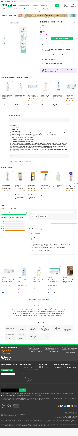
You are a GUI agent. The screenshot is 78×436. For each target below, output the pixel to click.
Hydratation (42, 12)
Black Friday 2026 (26, 381)
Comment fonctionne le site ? (30, 369)
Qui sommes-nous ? (27, 367)
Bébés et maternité (12, 12)
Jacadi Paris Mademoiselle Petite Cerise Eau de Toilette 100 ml (50, 313)
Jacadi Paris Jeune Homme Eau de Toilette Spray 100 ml (26, 311)
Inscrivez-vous (22, 390)
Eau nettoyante (24, 302)
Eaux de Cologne (33, 302)
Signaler (47, 250)
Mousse (52, 302)
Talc (64, 302)
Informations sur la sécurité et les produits (20, 161)
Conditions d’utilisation (71, 413)
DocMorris (5, 12)
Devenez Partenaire (27, 375)
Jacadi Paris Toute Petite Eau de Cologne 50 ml (23, 313)
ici (41, 399)
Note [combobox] (33, 216)
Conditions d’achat (72, 415)
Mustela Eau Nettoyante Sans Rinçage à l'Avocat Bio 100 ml (48, 308)
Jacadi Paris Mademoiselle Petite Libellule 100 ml (53, 309)
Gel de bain (41, 302)
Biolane (42, 25)
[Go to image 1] (4, 36)
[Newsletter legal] (2, 395)
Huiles (47, 302)
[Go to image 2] (4, 43)
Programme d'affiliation (28, 373)
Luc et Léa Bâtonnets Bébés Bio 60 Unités (23, 308)
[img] (23, 40)
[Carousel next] (76, 93)
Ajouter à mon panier (62, 38)
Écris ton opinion (14, 213)
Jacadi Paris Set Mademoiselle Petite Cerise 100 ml (52, 311)
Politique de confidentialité (71, 412)
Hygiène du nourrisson (33, 12)
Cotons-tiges (16, 302)
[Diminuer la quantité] (42, 38)
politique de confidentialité (14, 395)
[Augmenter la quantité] (47, 38)
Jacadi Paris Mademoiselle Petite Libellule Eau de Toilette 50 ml (26, 309)
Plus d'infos (53, 71)
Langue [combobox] (42, 216)
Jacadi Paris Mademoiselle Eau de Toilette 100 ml (27, 315)
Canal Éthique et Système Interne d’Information (66, 417)
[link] (8, 208)
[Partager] (75, 22)
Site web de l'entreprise (28, 379)
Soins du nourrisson (22, 12)
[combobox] (65, 225)
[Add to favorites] (75, 38)
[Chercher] (57, 5)
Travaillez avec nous (27, 371)
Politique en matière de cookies (69, 416)
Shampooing (58, 302)
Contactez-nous (7, 370)
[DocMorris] (9, 5)
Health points (25, 377)
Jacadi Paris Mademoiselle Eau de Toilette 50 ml (51, 315)
